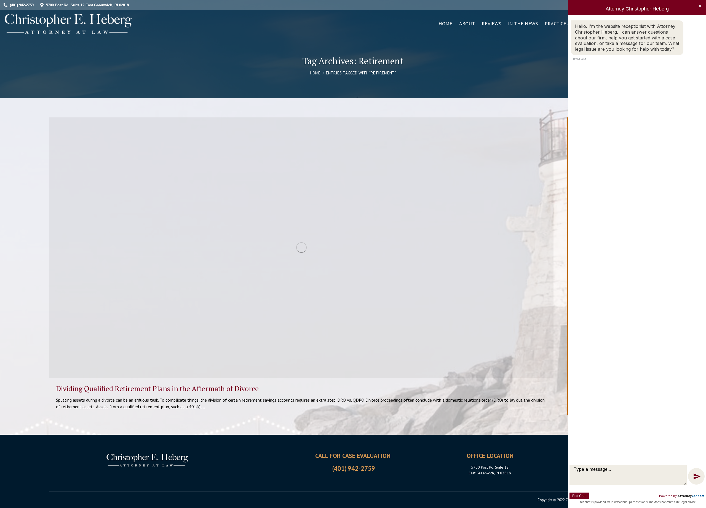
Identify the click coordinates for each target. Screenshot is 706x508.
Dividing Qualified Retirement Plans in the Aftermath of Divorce (157, 388)
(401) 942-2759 (353, 469)
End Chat (579, 496)
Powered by (682, 496)
